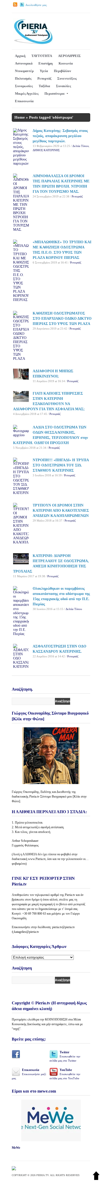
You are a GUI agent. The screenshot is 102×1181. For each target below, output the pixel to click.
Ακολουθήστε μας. (36, 5)
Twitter (64, 1056)
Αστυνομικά (23, 63)
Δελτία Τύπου (80, 145)
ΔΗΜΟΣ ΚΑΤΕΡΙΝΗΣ (46, 150)
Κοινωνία (66, 63)
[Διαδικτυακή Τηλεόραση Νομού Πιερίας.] (33, 43)
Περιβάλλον (62, 71)
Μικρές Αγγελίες (26, 93)
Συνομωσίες (24, 86)
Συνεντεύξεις (67, 78)
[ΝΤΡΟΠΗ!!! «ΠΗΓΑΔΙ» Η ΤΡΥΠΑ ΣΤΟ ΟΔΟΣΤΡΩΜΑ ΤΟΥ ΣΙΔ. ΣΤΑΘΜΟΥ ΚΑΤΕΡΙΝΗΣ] (21, 493)
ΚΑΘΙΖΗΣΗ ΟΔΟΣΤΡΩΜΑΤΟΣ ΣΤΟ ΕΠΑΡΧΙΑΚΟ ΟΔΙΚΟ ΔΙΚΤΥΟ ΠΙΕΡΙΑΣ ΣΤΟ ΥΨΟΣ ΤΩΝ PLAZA (62, 318)
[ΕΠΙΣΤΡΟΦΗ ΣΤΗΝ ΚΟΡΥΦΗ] (96, 1179)
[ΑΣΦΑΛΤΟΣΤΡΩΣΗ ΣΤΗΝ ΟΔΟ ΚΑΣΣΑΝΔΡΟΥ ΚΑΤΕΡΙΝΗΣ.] (21, 667)
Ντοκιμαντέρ (24, 71)
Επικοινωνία (24, 101)
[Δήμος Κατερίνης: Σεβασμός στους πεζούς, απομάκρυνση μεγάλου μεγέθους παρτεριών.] (21, 163)
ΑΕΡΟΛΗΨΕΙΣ (69, 56)
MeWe (16, 1148)
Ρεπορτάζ (44, 78)
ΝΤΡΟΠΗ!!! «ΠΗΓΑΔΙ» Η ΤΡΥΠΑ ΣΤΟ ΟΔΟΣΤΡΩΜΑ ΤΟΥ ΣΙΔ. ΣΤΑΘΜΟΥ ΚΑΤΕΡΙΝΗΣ (61, 465)
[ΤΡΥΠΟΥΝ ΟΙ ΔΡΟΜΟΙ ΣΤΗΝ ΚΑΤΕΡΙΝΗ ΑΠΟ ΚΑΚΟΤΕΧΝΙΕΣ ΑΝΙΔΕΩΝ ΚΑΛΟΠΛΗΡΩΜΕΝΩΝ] (21, 542)
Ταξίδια (44, 86)
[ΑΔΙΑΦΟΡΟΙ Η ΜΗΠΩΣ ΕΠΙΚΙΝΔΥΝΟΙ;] (21, 378)
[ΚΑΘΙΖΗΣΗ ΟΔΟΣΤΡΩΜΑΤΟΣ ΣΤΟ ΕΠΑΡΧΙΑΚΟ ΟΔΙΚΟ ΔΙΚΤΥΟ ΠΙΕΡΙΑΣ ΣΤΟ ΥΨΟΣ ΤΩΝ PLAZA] (21, 359)
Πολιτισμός (23, 78)
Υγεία (44, 71)
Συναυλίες (63, 86)
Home (19, 117)
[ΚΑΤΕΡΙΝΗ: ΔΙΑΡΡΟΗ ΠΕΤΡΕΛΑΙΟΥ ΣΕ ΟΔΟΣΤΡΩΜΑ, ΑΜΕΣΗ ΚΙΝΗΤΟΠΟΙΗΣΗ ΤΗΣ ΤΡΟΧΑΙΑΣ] (21, 563)
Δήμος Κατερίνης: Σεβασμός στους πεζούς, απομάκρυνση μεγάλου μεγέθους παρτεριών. (60, 136)
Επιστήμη (45, 63)
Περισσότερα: (54, 93)
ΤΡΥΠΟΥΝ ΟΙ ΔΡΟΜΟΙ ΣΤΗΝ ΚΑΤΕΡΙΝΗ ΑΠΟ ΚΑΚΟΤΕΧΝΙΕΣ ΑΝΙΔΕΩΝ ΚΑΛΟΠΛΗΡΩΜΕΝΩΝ (61, 510)
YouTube (64, 1074)
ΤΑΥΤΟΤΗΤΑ (41, 56)
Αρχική (20, 56)
